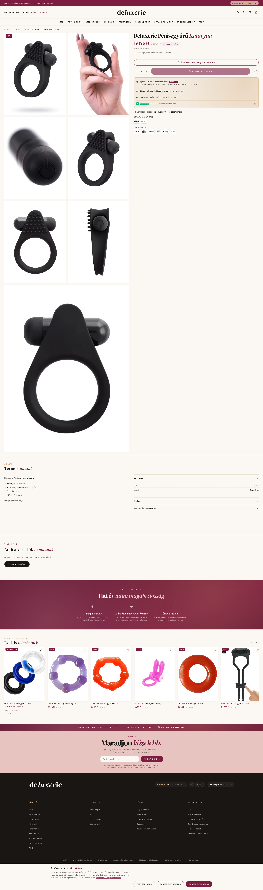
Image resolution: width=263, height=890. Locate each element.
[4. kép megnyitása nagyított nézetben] (98, 158)
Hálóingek (109, 22)
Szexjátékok (93, 22)
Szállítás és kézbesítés (198, 824)
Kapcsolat (141, 824)
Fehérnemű (125, 22)
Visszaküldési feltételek (82, 860)
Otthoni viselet (186, 22)
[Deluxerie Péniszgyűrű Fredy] (155, 674)
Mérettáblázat (194, 814)
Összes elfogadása (199, 884)
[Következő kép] (172, 674)
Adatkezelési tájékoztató (123, 860)
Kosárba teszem (202, 71)
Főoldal (6, 29)
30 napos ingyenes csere (44, 3)
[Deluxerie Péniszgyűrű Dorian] (111, 674)
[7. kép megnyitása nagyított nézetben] (66, 368)
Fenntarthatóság (144, 819)
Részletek (138, 478)
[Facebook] (197, 784)
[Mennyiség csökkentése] (136, 71)
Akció (43, 12)
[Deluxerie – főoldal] (131, 12)
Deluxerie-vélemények (146, 829)
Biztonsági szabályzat (173, 860)
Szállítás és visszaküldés (145, 508)
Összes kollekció (97, 819)
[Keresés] (238, 12)
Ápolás (137, 501)
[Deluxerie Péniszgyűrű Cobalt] (24, 674)
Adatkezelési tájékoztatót (132, 765)
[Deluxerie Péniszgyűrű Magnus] (68, 674)
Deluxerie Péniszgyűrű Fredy (148, 703)
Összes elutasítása (170, 884)
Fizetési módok (194, 829)
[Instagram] (191, 784)
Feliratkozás (152, 759)
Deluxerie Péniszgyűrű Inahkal (235, 703)
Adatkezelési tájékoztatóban (108, 877)
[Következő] (256, 643)
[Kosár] (256, 12)
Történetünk (142, 814)
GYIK (190, 809)
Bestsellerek (95, 824)
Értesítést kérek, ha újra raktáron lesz (198, 62)
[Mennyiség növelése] (146, 71)
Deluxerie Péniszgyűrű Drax (190, 703)
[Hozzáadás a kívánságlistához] (41, 650)
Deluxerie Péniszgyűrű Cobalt (18, 703)
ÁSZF (65, 860)
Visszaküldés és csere (198, 833)
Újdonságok (11, 12)
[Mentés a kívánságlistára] (255, 71)
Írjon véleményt (19, 564)
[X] (202, 784)
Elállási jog (102, 860)
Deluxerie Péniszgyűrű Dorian (104, 703)
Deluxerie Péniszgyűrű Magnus (62, 703)
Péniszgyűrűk (28, 29)
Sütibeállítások (195, 860)
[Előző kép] (137, 674)
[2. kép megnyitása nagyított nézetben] (98, 74)
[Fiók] (244, 12)
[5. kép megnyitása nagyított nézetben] (35, 242)
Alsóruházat (142, 22)
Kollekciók (30, 12)
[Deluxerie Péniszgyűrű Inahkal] (241, 674)
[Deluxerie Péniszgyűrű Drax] (198, 674)
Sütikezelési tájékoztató (148, 860)
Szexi (61, 22)
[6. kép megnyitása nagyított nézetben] (98, 242)
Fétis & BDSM (75, 22)
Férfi (202, 22)
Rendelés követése (196, 819)
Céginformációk (144, 809)
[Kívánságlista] (250, 12)
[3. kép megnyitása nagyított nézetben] (35, 158)
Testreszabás (144, 884)
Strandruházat (163, 22)
